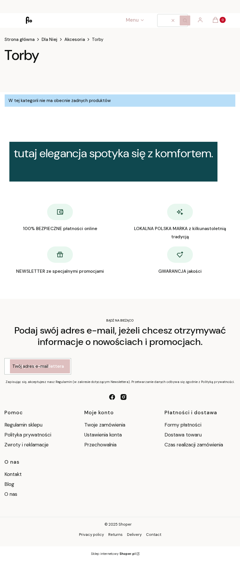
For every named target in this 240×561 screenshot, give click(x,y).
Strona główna (19, 39)
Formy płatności (182, 425)
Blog (9, 484)
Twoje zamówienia (104, 425)
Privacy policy (91, 534)
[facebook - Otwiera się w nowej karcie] (112, 397)
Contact (153, 534)
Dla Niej (49, 39)
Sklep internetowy (113, 554)
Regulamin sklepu (23, 425)
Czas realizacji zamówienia (193, 444)
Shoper (125, 524)
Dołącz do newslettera (40, 366)
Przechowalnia (100, 444)
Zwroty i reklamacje (26, 444)
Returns (115, 534)
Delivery (134, 534)
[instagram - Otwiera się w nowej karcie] (123, 397)
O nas (10, 494)
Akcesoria (74, 39)
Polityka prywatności (27, 434)
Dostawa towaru (183, 434)
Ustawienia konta (103, 434)
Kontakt (13, 474)
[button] (185, 20)
